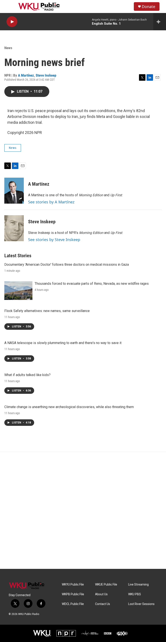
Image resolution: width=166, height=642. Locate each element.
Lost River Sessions (141, 604)
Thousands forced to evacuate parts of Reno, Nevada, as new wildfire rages (92, 284)
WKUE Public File (106, 584)
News (8, 48)
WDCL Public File (73, 604)
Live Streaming (138, 584)
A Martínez (26, 75)
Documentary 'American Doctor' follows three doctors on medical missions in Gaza (66, 264)
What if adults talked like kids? (27, 375)
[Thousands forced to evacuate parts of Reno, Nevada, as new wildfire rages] (18, 290)
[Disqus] (83, 510)
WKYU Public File (73, 584)
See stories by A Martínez (51, 201)
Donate (148, 6)
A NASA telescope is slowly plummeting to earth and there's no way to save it (62, 343)
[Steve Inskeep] (14, 228)
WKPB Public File (73, 594)
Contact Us (102, 604)
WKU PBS (134, 594)
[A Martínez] (14, 191)
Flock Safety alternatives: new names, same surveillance (47, 311)
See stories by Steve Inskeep (54, 239)
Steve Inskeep (46, 75)
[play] (11, 21)
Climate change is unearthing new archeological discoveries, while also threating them (69, 407)
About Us (101, 594)
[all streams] (159, 21)
